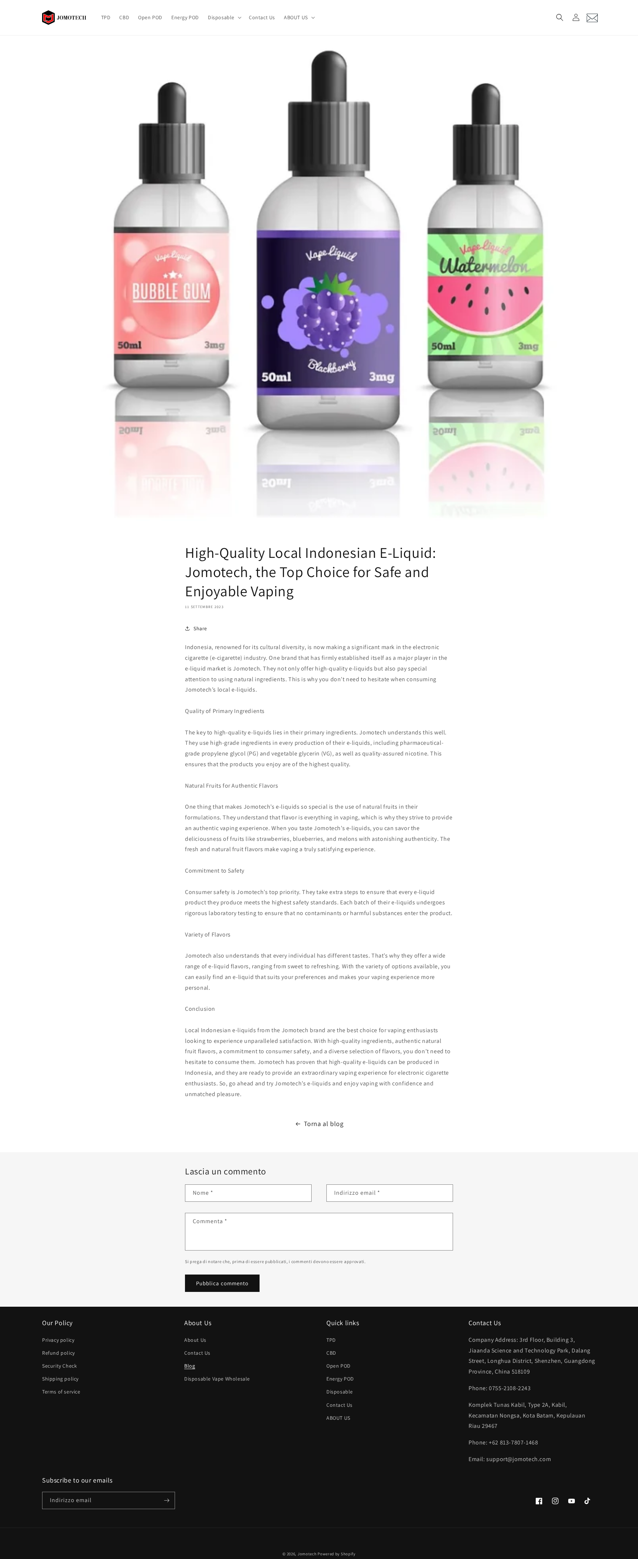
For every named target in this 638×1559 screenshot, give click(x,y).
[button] (223, 17)
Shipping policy (60, 1378)
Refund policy (58, 1353)
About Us (195, 1340)
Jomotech (307, 1553)
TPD (331, 1340)
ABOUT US (338, 1418)
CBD (331, 1353)
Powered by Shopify (337, 1553)
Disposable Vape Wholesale (217, 1378)
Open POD (338, 1365)
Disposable (339, 1391)
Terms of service (61, 1391)
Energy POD (340, 1378)
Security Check (59, 1365)
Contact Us (197, 1353)
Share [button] (200, 628)
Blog (189, 1365)
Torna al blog (324, 1123)
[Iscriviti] (166, 1500)
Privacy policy (58, 1340)
